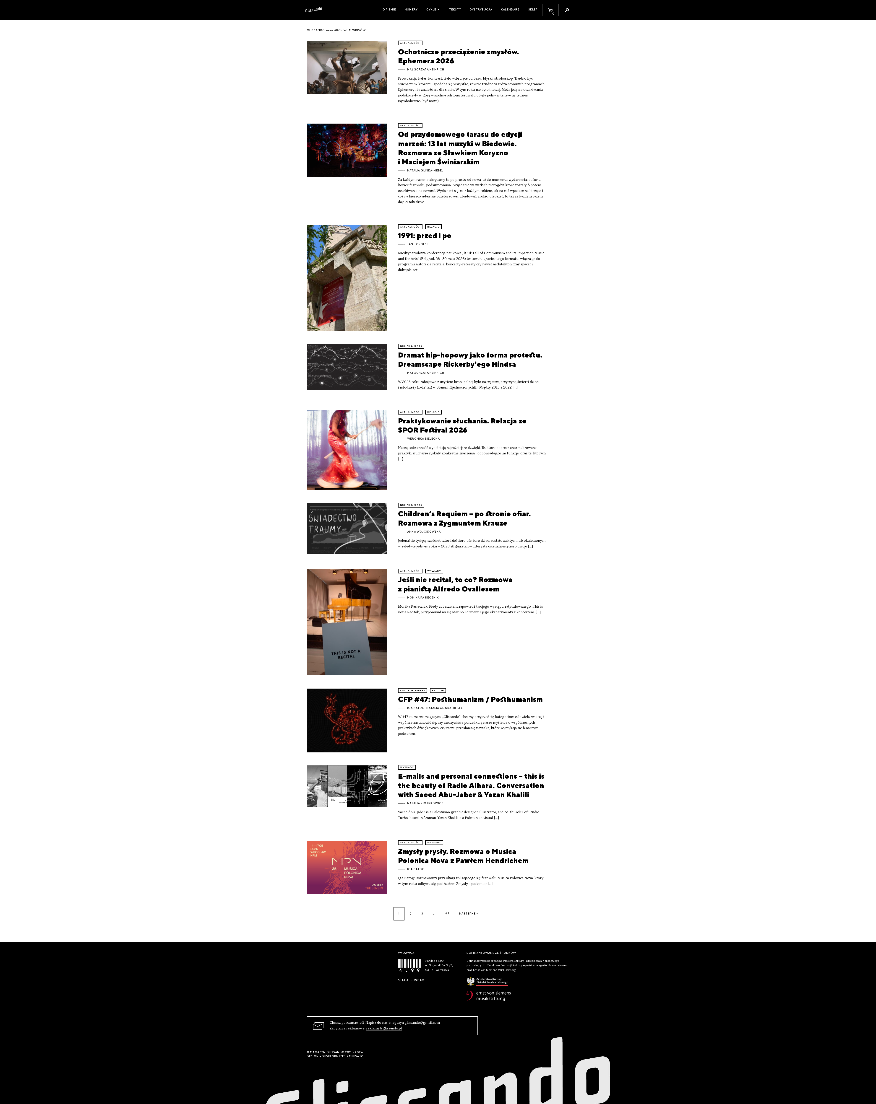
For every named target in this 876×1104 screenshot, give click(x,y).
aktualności (410, 43)
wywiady (434, 571)
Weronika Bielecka (423, 438)
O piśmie (389, 9)
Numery (411, 9)
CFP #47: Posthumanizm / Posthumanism (470, 699)
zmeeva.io (355, 1056)
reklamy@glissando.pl (384, 1028)
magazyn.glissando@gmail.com (414, 1023)
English (438, 690)
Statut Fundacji (412, 980)
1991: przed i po (424, 235)
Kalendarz (510, 9)
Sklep (533, 9)
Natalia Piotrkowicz (425, 803)
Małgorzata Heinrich (425, 69)
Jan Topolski (418, 244)
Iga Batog (416, 708)
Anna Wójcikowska (424, 531)
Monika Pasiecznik (423, 597)
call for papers (412, 690)
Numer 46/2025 (411, 346)
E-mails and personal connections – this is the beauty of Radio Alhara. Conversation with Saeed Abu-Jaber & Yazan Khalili (471, 785)
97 (447, 913)
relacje (433, 226)
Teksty (455, 9)
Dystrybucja (481, 9)
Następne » (468, 913)
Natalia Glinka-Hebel (425, 170)
